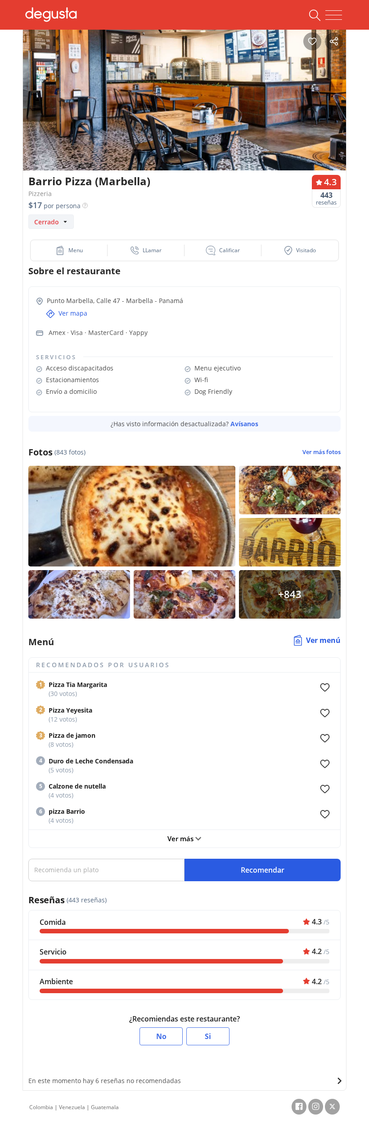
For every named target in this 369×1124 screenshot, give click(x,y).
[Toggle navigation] (333, 15)
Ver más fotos (321, 452)
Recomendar (262, 870)
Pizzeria (40, 193)
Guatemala (105, 1107)
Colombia (41, 1107)
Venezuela (72, 1107)
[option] (184, 110)
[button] (69, 250)
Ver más (181, 838)
